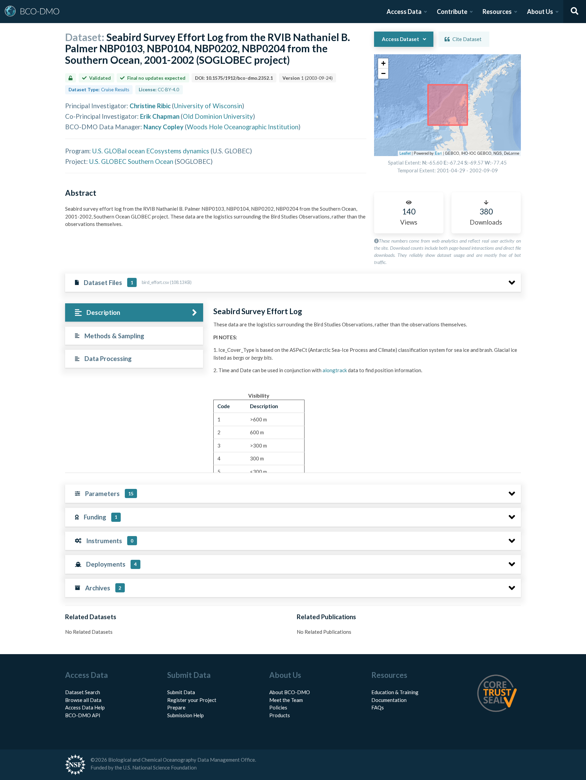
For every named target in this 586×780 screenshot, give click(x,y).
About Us (540, 11)
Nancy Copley (163, 127)
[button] (383, 63)
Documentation (389, 700)
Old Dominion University (218, 116)
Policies (278, 707)
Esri (438, 153)
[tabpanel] (365, 431)
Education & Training (394, 692)
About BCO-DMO (289, 692)
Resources (497, 11)
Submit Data (181, 692)
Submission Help (185, 715)
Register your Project (191, 700)
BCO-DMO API (82, 715)
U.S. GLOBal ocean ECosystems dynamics (150, 151)
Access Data (404, 11)
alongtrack (335, 370)
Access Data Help (85, 707)
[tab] (134, 312)
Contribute (452, 11)
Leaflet (405, 153)
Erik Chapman (159, 116)
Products (279, 715)
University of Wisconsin (208, 106)
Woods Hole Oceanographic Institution (242, 127)
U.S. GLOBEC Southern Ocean (131, 161)
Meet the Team (286, 700)
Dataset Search (82, 692)
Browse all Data (83, 700)
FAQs (377, 707)
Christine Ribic (150, 106)
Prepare (176, 707)
